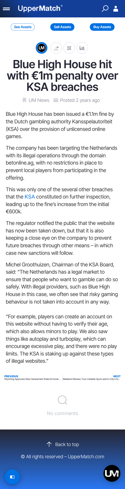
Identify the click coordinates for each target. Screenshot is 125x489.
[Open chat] (111, 473)
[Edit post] (69, 47)
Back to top (67, 444)
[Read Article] (12, 476)
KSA (29, 197)
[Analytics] (82, 47)
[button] (56, 47)
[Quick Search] (105, 8)
